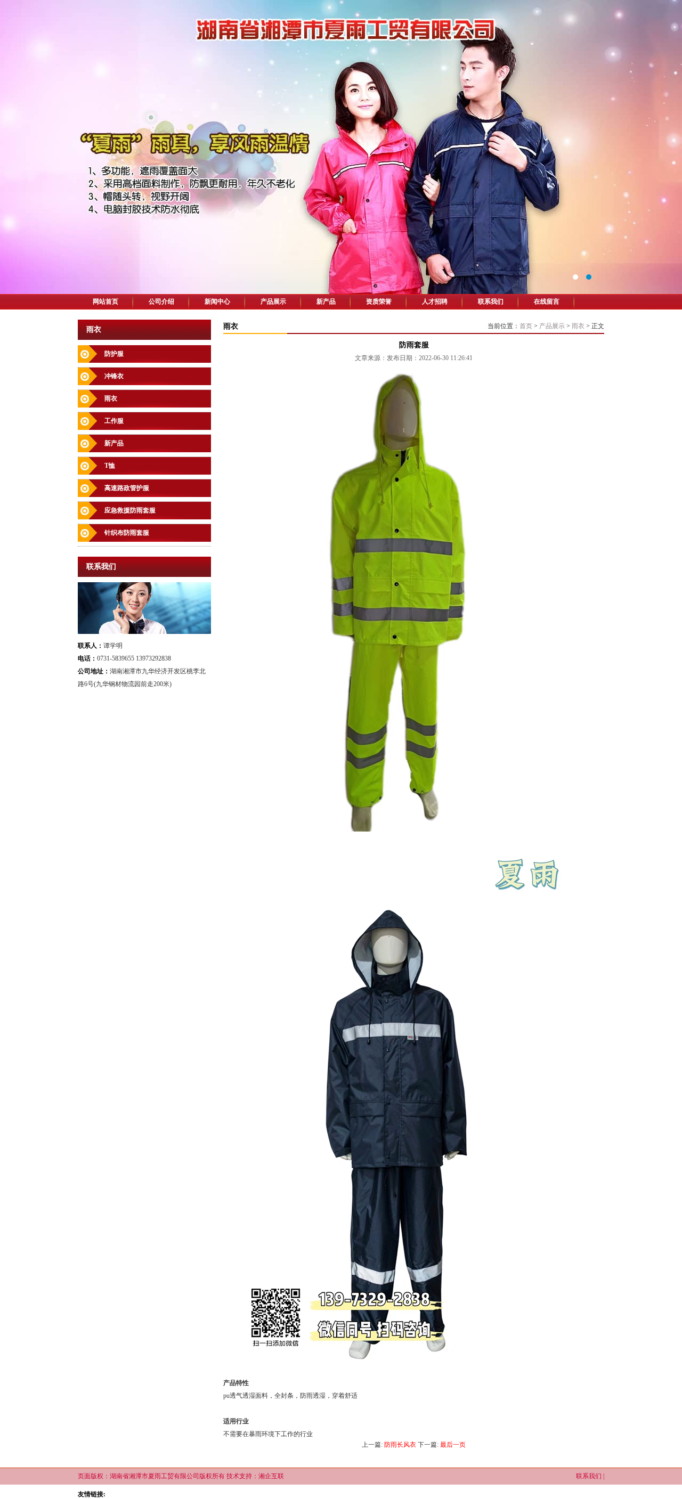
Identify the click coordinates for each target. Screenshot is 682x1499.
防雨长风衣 (400, 1444)
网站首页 (105, 301)
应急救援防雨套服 (130, 510)
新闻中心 (217, 301)
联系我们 (491, 301)
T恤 (109, 465)
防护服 (114, 353)
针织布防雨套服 (126, 532)
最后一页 (453, 1444)
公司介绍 (161, 301)
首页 (525, 326)
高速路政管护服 (126, 488)
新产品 (326, 301)
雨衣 (110, 398)
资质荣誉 (379, 301)
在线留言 (546, 301)
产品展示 (273, 301)
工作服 (114, 421)
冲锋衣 (114, 376)
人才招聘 (435, 301)
